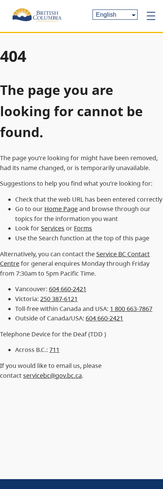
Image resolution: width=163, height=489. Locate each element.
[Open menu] (150, 16)
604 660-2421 (67, 289)
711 (54, 349)
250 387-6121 (59, 299)
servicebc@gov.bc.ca (52, 375)
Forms (83, 228)
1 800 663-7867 (131, 308)
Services (52, 228)
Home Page (61, 209)
